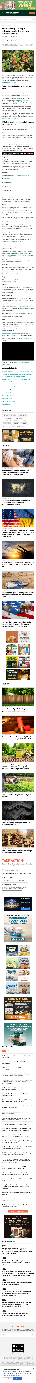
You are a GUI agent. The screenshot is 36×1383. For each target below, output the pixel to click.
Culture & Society (11, 26)
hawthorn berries (23, 274)
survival (16, 47)
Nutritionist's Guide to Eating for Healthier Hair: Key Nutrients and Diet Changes (17, 1141)
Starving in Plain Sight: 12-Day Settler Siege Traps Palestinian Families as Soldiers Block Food (16, 1118)
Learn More (7, 1378)
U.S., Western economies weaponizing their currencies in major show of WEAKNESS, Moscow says (16, 502)
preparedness (28, 45)
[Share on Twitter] (11, 40)
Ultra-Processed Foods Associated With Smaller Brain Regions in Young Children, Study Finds (17, 1167)
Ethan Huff (11, 498)
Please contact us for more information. (12, 890)
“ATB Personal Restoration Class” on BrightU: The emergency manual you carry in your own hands (16, 1129)
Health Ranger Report (9, 1242)
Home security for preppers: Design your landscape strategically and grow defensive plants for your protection (17, 767)
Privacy (10, 1358)
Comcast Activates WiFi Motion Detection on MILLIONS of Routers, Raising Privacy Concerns (15, 1135)
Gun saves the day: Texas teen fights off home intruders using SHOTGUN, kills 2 (16, 738)
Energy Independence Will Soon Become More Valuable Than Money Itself (17, 1283)
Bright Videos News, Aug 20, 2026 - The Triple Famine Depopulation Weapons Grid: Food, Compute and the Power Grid (17, 1304)
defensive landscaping (10, 44)
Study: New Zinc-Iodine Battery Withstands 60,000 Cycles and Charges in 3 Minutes (17, 1147)
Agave (3, 135)
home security (5, 45)
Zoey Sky (11, 36)
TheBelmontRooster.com (8, 401)
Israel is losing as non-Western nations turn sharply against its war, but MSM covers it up (18, 564)
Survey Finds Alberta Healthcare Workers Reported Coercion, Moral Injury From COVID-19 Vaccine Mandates (16, 1186)
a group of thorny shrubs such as (20, 175)
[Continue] (33, 1335)
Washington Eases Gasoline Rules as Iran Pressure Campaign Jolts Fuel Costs (16, 1205)
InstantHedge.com (7, 398)
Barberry (4, 145)
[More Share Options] (15, 40)
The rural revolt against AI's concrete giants (14, 1124)
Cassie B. (11, 468)
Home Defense (20, 44)
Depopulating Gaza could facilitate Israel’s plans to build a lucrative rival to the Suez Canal (18, 594)
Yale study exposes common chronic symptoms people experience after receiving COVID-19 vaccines (15, 472)
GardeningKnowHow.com (9, 395)
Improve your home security (9, 333)
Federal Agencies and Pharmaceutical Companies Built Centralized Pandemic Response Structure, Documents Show (17, 1081)
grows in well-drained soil (21, 306)
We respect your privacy (18, 1338)
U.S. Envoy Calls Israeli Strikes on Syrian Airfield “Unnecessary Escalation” (15, 1088)
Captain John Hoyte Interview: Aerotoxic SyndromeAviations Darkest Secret (15, 1314)
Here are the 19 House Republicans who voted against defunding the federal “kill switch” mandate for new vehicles (17, 624)
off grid (19, 45)
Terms (14, 1358)
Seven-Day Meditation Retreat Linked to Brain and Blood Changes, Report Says (16, 1094)
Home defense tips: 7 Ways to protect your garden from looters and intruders (18, 710)
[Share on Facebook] (8, 40)
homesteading (13, 45)
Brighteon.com (6, 404)
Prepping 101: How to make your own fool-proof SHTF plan (17, 371)
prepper (4, 47)
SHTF (12, 47)
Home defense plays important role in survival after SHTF (16, 824)
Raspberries (7, 194)
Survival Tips (22, 47)
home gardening (29, 44)
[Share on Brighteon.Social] (4, 40)
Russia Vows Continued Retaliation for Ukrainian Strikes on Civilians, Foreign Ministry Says (16, 1074)
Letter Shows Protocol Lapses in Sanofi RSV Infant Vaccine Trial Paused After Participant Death (16, 1173)
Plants (22, 45)
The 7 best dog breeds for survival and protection (15, 387)
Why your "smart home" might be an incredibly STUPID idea (17, 384)
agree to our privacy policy (11, 1375)
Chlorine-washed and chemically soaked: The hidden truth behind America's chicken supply (17, 1100)
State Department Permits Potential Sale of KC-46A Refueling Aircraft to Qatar (17, 1106)
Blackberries (7, 178)
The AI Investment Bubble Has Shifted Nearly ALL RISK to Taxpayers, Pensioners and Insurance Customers (16, 1293)
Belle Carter (11, 528)
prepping (8, 47)
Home (3, 26)
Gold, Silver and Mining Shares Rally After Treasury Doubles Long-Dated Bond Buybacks (16, 1153)
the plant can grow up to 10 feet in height (20, 255)
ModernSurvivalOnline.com (9, 82)
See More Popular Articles (18, 1211)
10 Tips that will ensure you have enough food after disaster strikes (17, 852)
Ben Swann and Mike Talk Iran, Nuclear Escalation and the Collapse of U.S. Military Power (16, 1262)
